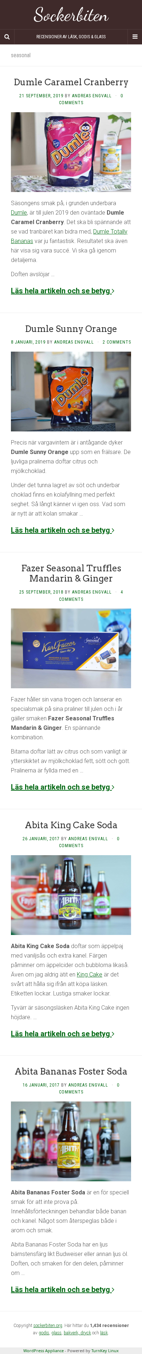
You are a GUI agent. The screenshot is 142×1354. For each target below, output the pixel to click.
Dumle (19, 212)
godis (44, 1332)
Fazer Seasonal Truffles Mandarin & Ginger (71, 573)
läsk (104, 1332)
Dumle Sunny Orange (71, 329)
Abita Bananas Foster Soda (71, 1071)
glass (56, 1332)
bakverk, (72, 1332)
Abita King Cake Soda (71, 825)
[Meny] (134, 37)
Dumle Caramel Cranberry (71, 82)
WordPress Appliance (43, 1350)
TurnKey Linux (105, 1350)
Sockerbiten (71, 14)
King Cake (89, 974)
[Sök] (7, 37)
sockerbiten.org (47, 1325)
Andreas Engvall (92, 95)
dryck (85, 1332)
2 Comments (117, 342)
